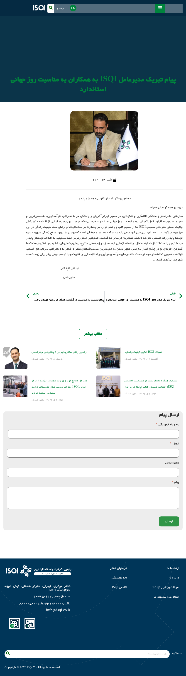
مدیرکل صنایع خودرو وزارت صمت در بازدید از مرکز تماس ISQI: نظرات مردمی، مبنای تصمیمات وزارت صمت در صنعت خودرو (59, 387)
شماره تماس (170, 463)
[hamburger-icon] (160, 8)
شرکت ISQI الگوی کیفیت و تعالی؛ (143, 352)
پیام (175, 482)
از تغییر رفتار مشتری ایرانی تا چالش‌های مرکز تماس (59, 352)
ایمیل (174, 444)
